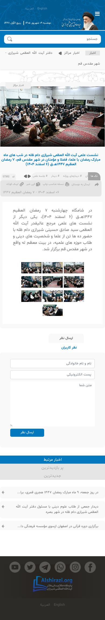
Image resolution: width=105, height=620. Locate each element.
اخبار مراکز (70, 53)
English (42, 9)
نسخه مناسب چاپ (53, 184)
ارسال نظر (27, 432)
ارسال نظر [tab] (66, 338)
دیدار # (55, 176)
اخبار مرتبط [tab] (53, 460)
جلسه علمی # (40, 176)
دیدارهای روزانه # (72, 176)
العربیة (29, 9)
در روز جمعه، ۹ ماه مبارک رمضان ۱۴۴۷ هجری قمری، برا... (57, 492)
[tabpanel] (52, 519)
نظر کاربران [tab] (69, 347)
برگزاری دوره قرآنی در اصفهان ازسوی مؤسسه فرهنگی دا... (58, 526)
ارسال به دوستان (81, 184)
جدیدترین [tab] (52, 476)
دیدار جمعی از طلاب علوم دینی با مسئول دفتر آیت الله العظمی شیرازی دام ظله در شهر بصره (57, 509)
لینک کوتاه (12, 184)
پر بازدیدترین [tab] (52, 468)
